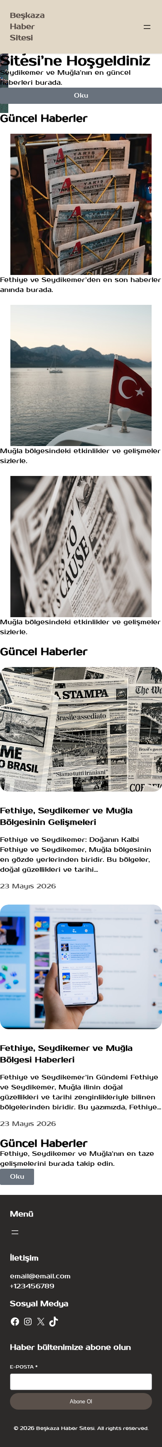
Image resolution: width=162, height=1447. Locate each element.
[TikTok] (54, 1322)
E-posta (24, 1367)
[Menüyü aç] (147, 27)
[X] (41, 1322)
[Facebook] (15, 1322)
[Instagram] (28, 1322)
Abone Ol (81, 1401)
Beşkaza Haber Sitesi (27, 27)
